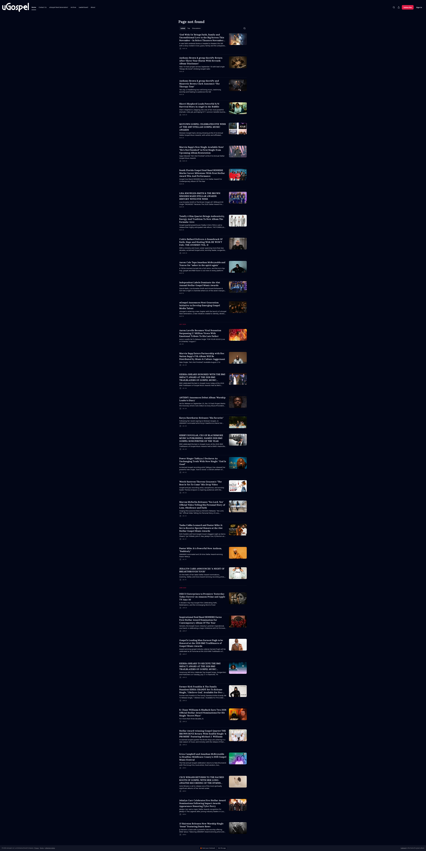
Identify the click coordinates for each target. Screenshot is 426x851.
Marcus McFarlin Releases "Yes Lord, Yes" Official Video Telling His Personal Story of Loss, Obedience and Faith (202, 505)
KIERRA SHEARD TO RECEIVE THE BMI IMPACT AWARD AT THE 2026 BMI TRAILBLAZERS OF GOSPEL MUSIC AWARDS (200, 666)
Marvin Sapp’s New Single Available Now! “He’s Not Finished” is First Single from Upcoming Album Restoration (201, 150)
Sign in (419, 7)
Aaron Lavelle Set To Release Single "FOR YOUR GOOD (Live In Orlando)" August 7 (202, 340)
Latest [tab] (183, 28)
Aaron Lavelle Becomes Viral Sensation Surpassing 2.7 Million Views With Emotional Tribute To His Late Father (200, 333)
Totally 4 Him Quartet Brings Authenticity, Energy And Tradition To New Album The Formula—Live (202, 219)
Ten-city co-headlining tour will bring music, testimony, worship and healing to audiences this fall (200, 90)
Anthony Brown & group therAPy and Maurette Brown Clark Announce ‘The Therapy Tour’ (199, 83)
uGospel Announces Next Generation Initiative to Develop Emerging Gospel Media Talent (199, 305)
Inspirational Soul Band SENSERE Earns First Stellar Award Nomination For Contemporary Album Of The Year (200, 620)
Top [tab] (188, 28)
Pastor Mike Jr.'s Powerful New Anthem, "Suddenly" (200, 550)
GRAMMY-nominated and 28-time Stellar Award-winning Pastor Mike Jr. (201, 555)
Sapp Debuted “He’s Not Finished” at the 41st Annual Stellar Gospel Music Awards (202, 157)
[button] (33, 7)
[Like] (180, 74)
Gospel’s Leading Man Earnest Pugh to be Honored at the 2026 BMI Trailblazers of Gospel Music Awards (201, 643)
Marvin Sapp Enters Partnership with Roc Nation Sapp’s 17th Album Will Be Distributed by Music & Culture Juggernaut (202, 356)
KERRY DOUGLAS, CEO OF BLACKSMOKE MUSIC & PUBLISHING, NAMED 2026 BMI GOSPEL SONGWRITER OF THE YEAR (201, 438)
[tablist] (190, 28)
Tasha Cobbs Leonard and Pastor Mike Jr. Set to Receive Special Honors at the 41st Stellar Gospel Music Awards (201, 528)
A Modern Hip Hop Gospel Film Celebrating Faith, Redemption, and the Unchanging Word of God (198, 604)
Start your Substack (208, 848)
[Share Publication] (398, 7)
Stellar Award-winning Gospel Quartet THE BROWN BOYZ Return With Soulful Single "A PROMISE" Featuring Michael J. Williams (202, 733)
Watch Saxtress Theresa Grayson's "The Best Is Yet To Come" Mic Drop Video (200, 483)
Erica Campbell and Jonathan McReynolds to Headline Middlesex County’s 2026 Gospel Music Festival (202, 757)
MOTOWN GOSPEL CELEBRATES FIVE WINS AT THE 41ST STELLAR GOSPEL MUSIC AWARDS (202, 127)
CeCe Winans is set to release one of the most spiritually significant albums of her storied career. (200, 787)
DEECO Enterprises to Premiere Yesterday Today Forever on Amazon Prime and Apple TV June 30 (202, 597)
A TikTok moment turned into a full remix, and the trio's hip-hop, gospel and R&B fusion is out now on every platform (202, 269)
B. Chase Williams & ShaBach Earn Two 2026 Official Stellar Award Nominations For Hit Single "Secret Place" (202, 713)
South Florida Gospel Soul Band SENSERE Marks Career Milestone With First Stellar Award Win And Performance (202, 173)
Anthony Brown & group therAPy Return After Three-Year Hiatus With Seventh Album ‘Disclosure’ (200, 60)
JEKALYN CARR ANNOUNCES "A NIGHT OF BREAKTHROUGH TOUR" (201, 570)
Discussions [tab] (196, 28)
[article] (213, 43)
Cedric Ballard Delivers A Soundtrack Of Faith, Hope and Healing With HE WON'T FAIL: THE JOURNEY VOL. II (200, 242)
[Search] (394, 7)
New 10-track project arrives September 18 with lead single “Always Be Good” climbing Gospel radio (202, 67)
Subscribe (408, 7)
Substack (403, 848)
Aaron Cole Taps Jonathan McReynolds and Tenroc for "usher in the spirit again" (202, 264)
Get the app (222, 848)
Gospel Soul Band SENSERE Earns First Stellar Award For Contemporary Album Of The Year (200, 180)
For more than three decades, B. (191, 718)
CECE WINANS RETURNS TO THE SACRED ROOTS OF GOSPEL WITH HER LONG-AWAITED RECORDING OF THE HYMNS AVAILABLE (201, 780)
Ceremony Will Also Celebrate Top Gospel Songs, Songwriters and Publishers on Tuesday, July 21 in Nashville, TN (202, 673)
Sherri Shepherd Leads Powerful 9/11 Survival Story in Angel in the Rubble (199, 105)
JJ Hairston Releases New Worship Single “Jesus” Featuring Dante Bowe (201, 825)
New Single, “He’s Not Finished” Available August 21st (199, 362)
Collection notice (50, 848)
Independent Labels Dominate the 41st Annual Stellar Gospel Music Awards (199, 284)
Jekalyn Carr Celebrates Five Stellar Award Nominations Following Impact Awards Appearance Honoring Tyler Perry (202, 803)
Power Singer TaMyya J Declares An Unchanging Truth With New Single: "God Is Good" (202, 461)
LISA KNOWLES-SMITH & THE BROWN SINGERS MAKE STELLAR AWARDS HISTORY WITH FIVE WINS (199, 196)
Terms (42, 848)
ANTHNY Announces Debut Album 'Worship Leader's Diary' (202, 399)
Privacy (36, 848)
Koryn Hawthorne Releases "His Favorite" (201, 418)
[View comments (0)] (196, 51)
